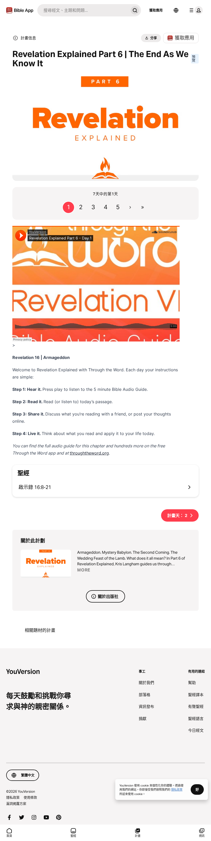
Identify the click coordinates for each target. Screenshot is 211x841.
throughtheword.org (89, 453)
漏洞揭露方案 (16, 803)
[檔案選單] (195, 10)
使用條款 (30, 797)
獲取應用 (156, 10)
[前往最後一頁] (142, 207)
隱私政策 (13, 797)
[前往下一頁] (130, 207)
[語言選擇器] (176, 10)
